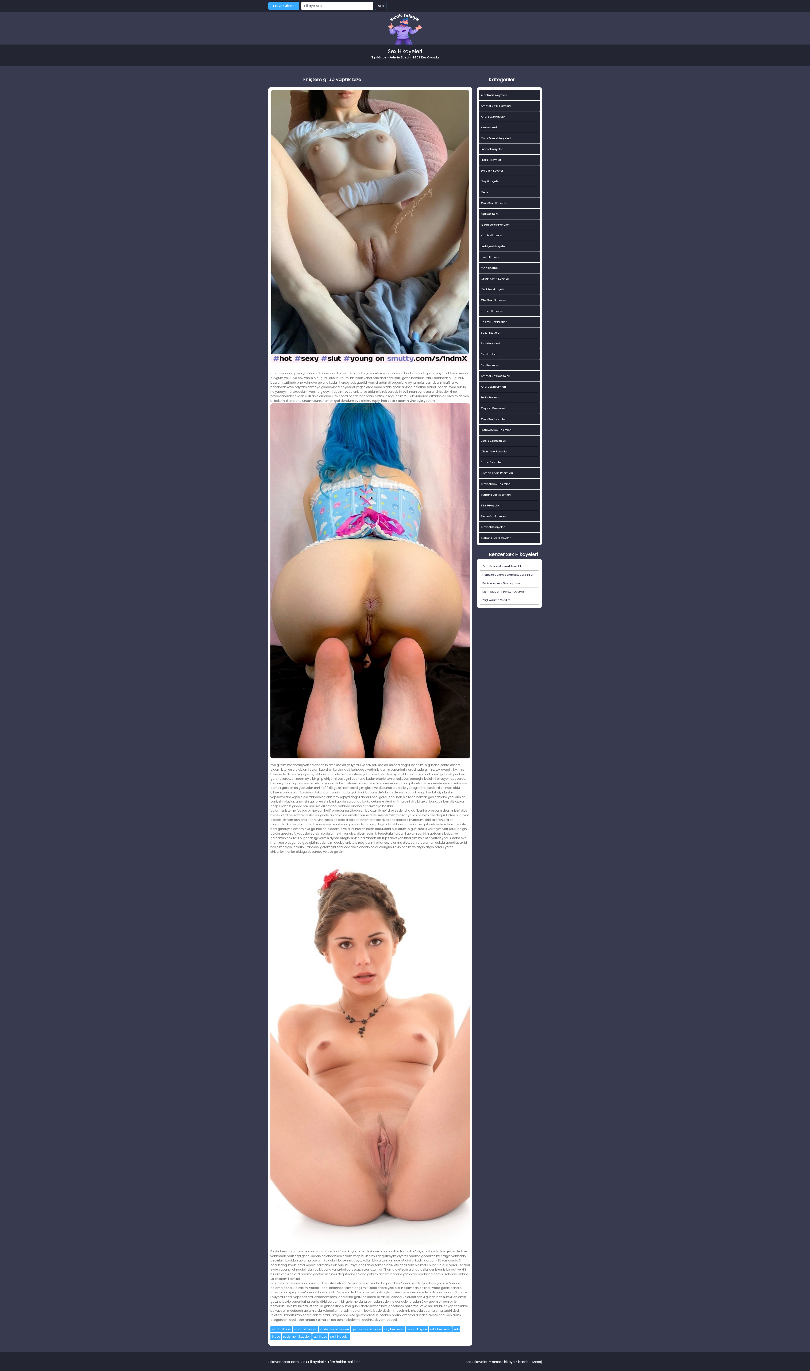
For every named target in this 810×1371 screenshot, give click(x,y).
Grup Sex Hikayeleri (494, 203)
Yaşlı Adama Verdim (496, 600)
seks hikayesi (417, 1329)
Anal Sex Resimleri (493, 386)
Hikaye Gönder (283, 5)
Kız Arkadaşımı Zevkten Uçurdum (504, 591)
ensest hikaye (503, 1361)
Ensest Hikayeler (492, 149)
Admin (395, 57)
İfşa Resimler (489, 214)
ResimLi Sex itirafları (494, 322)
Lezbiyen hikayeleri (493, 246)
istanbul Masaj (530, 1361)
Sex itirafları (489, 354)
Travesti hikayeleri (493, 527)
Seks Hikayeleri (491, 332)
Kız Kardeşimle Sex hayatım (501, 583)
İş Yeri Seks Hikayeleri (495, 224)
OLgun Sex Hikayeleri (495, 278)
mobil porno (489, 268)
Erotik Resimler (491, 397)
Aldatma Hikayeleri (494, 95)
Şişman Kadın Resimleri (497, 473)
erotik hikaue (281, 1329)
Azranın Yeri (489, 127)
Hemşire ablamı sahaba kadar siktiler (507, 575)
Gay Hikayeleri (490, 181)
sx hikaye (320, 1336)
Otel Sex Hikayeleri (493, 300)
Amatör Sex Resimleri (495, 376)
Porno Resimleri (491, 462)
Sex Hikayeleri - (479, 1361)
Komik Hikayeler (491, 235)
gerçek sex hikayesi (366, 1329)
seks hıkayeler (440, 1329)
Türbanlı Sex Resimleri (496, 495)
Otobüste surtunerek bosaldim (503, 566)
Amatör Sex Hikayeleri (496, 106)
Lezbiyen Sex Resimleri (496, 430)
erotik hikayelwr (305, 1329)
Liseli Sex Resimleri (493, 441)
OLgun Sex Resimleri (494, 451)
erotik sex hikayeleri (334, 1329)
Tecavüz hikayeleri (493, 516)
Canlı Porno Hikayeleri (496, 138)
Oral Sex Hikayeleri (493, 289)
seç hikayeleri (394, 1329)
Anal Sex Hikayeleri (493, 116)
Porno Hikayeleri (492, 311)
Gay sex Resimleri (493, 408)
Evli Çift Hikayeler (492, 170)
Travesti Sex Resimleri (495, 484)
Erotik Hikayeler (491, 160)
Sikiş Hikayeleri (491, 505)
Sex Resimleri (490, 365)
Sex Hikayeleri (490, 343)
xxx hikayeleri (339, 1336)
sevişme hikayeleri (296, 1336)
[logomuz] (405, 29)
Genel (485, 192)
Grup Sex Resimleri (493, 419)
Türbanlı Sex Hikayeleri (496, 538)
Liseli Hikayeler (491, 257)
